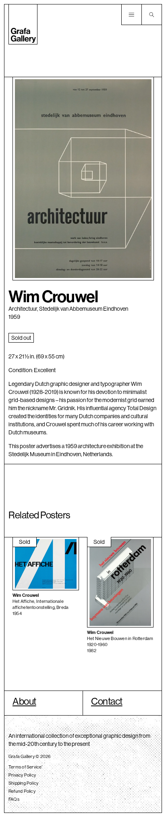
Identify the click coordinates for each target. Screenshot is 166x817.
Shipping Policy (23, 783)
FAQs (13, 799)
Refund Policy (21, 791)
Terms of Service (25, 767)
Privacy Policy (22, 775)
